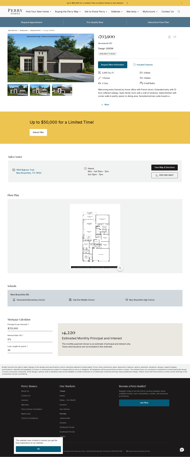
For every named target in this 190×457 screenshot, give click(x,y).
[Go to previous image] (11, 57)
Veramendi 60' (105, 43)
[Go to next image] (89, 57)
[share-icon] (169, 36)
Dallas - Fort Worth (67, 400)
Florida (63, 414)
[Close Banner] (181, 3)
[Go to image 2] (62, 90)
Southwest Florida (67, 432)
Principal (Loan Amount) (18, 324)
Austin (62, 396)
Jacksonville (65, 418)
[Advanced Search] (179, 11)
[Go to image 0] (18, 90)
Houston (63, 405)
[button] (182, 450)
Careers (24, 400)
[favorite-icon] (175, 36)
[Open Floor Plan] (95, 236)
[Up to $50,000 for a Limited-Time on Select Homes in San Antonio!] (127, 3)
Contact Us (25, 396)
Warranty (25, 405)
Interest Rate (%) (15, 335)
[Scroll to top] (181, 439)
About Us (25, 391)
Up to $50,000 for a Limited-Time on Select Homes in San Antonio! (95, 3)
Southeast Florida (67, 427)
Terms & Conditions (29, 418)
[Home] (15, 11)
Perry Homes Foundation (31, 409)
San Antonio (65, 409)
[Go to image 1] (40, 90)
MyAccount (25, 414)
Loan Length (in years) (18, 346)
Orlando (63, 423)
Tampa (62, 436)
